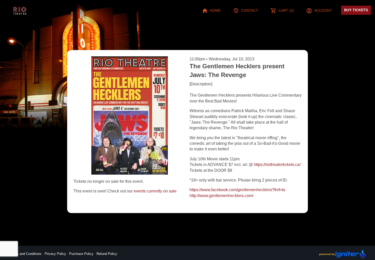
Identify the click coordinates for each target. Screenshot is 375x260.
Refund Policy (106, 254)
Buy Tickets (356, 10)
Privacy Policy (55, 254)
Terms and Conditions (25, 254)
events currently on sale (155, 191)
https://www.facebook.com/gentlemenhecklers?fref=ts (237, 190)
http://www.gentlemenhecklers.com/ (221, 195)
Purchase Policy (81, 254)
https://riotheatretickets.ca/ (277, 164)
